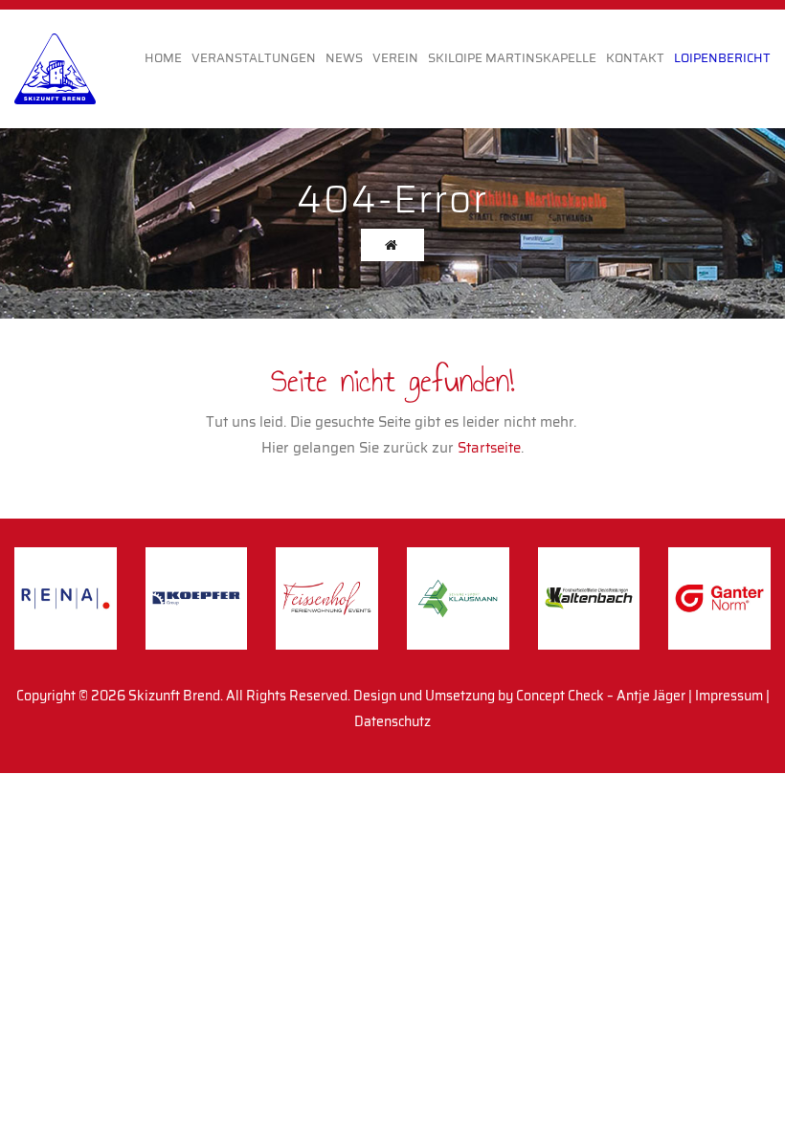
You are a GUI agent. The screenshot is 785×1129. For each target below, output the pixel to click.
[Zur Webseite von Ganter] (719, 598)
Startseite (489, 447)
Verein (395, 58)
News (344, 58)
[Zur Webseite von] (197, 598)
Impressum (729, 695)
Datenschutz (392, 721)
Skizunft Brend (174, 695)
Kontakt (635, 58)
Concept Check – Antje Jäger (600, 695)
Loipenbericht (722, 58)
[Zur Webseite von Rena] (65, 598)
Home (163, 58)
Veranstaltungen (253, 58)
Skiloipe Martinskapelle (512, 58)
